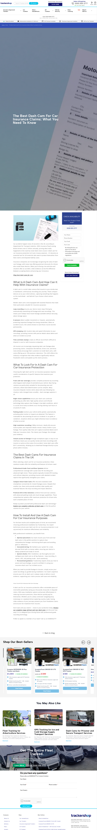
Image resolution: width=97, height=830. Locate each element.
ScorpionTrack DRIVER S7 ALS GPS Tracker (50, 821)
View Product (19, 688)
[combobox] (22, 3)
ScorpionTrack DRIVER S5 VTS (46, 824)
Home (3, 25)
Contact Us (7, 821)
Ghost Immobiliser (43, 818)
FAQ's (5, 826)
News (6, 25)
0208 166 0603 (85, 827)
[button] (12, 11)
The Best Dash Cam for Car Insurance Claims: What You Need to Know (25, 25)
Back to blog (50, 633)
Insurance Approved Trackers (27, 824)
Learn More (19, 765)
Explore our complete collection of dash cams (28, 506)
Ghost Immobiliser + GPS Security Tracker (50, 826)
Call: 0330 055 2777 (37, 765)
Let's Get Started (71, 275)
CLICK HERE (55, 4)
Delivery (6, 824)
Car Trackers (23, 821)
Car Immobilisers (24, 818)
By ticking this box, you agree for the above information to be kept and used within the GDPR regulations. (72, 251)
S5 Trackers (23, 826)
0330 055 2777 (81, 3)
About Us (6, 818)
